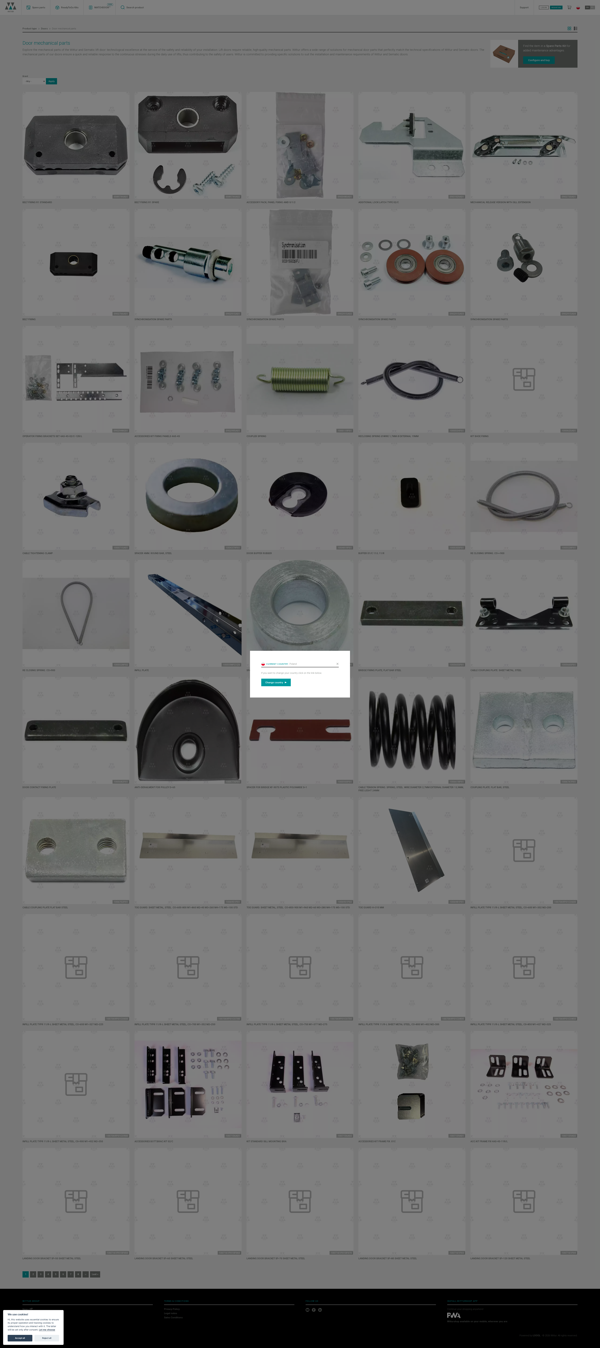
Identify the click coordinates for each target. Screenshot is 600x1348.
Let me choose (47, 1329)
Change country (274, 682)
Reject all (46, 1338)
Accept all (20, 1338)
